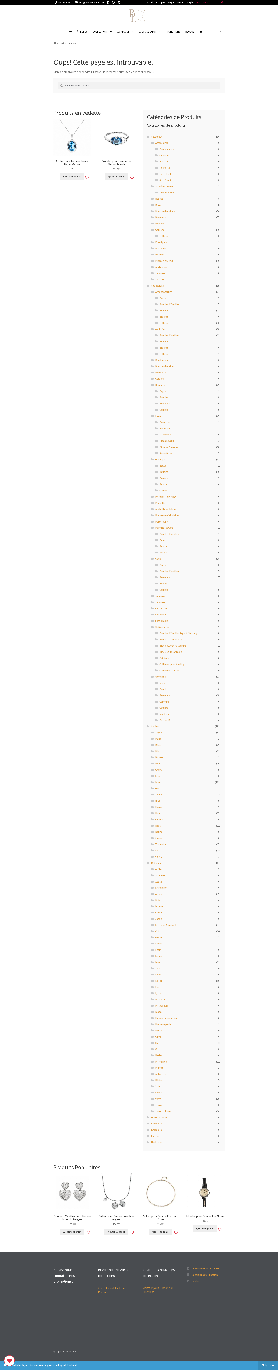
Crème (158, 769)
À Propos (160, 2)
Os (156, 1049)
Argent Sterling (163, 291)
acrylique (160, 875)
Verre (158, 1098)
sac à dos (160, 273)
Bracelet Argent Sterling (173, 645)
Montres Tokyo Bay (165, 496)
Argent (159, 732)
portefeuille (162, 521)
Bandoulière (162, 360)
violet (158, 856)
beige (158, 738)
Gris (157, 788)
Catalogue (123, 31)
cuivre (158, 937)
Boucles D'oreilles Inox (172, 639)
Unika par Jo (162, 627)
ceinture (164, 155)
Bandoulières (166, 149)
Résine (159, 1080)
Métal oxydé (161, 1005)
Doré (158, 782)
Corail (158, 912)
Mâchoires (161, 248)
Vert (157, 850)
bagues (163, 683)
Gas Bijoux (161, 459)
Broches (159, 223)
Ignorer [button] (269, 1365)
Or (156, 1043)
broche (163, 583)
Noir (157, 813)
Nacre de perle (163, 1024)
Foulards (164, 161)
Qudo (158, 558)
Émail (158, 943)
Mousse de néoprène (166, 1018)
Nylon (158, 1030)
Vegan (158, 1092)
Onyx (158, 1036)
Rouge (158, 831)
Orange (159, 819)
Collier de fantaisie (169, 670)
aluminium (161, 887)
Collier (163, 490)
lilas (157, 800)
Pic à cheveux (166, 192)
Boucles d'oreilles (165, 211)
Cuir (157, 931)
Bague (162, 298)
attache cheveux (164, 186)
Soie (157, 1086)
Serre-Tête (161, 279)
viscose (159, 1105)
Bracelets (160, 217)
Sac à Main (161, 614)
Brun (158, 763)
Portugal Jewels (164, 527)
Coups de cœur (147, 31)
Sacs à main (165, 180)
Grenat (159, 955)
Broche (163, 484)
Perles (158, 1055)
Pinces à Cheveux (168, 447)
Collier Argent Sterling (172, 664)
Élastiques (161, 242)
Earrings (155, 1135)
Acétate (159, 869)
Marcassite (161, 999)
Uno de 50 (160, 676)
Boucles (163, 397)
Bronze (159, 757)
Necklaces (156, 1142)
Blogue (171, 2)
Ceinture (164, 658)
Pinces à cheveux (164, 260)
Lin (157, 987)
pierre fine (161, 1061)
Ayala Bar (160, 329)
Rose (158, 825)
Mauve (158, 807)
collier (163, 552)
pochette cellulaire (165, 509)
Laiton (158, 980)
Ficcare (159, 415)
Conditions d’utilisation (205, 1274)
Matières (156, 863)
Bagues (159, 198)
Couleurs (156, 726)
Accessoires (161, 142)
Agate (158, 881)
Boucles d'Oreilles (169, 304)
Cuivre (158, 775)
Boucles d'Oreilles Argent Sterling (178, 633)
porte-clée (161, 267)
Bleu (157, 751)
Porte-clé (164, 720)
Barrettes (160, 204)
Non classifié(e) (159, 1117)
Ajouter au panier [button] (71, 176)
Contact (181, 2)
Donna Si (160, 384)
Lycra (158, 993)
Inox (157, 962)
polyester (160, 1074)
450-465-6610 (65, 2)
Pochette (164, 167)
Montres (160, 254)
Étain (158, 949)
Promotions (173, 31)
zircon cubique (163, 1111)
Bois (157, 900)
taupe (158, 838)
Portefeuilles (166, 174)
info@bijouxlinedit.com (92, 2)
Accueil (149, 2)
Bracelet (164, 478)
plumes (159, 1067)
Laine (158, 974)
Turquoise (160, 844)
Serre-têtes (165, 453)
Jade (157, 968)
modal (158, 1011)
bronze (159, 906)
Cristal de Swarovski (166, 925)
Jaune (158, 794)
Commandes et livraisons (205, 1268)
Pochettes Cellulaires (167, 515)
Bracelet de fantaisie (170, 651)
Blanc (158, 744)
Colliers (159, 229)
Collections (100, 31)
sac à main (161, 608)
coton (158, 918)
